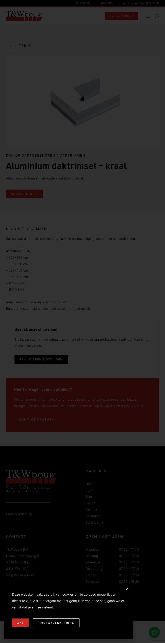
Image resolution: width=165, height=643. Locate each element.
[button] (127, 588)
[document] (82, 321)
